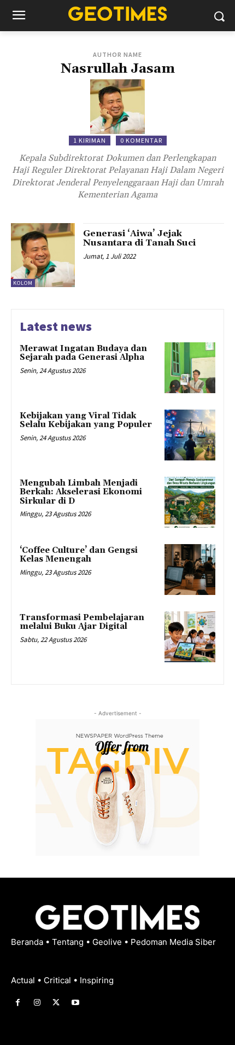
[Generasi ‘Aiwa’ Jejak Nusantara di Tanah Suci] (43, 255)
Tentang (69, 942)
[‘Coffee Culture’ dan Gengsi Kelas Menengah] (189, 569)
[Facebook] (18, 1002)
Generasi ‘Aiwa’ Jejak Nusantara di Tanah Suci (139, 238)
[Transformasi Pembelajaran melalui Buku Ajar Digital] (189, 636)
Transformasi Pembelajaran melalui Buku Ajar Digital (82, 622)
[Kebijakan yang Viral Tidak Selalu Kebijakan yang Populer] (189, 435)
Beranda (28, 942)
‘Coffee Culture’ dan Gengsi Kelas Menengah (79, 555)
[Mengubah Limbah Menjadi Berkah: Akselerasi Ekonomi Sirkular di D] (189, 502)
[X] (56, 1002)
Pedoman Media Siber (173, 942)
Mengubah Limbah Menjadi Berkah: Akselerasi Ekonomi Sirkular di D (81, 492)
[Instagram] (37, 1002)
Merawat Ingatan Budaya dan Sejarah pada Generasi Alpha (83, 353)
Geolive (108, 942)
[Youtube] (76, 1002)
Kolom (23, 283)
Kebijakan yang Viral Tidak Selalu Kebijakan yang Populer (86, 420)
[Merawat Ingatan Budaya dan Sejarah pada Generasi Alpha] (189, 367)
